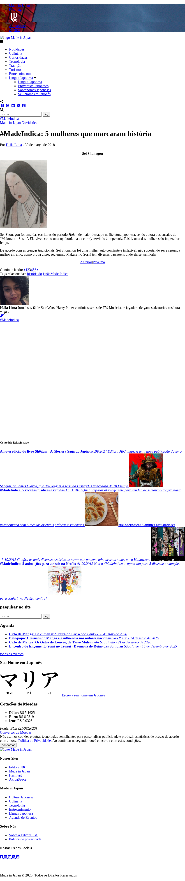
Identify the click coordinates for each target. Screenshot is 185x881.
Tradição (15, 65)
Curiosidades (18, 57)
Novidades (16, 49)
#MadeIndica (9, 118)
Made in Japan (10, 123)
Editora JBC (18, 767)
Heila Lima (14, 145)
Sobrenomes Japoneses (34, 90)
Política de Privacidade (34, 740)
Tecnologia (17, 61)
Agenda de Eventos (23, 817)
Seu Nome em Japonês (34, 94)
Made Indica (59, 274)
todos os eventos (11, 654)
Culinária (15, 53)
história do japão (39, 274)
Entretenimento (20, 74)
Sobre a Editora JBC (23, 835)
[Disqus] (92, 378)
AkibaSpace (17, 779)
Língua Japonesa (21, 78)
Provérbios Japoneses (33, 86)
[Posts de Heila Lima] (2, 316)
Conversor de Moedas (15, 732)
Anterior (86, 262)
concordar (8, 745)
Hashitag (15, 775)
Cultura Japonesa (21, 797)
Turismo (15, 70)
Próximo (99, 262)
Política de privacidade (25, 839)
